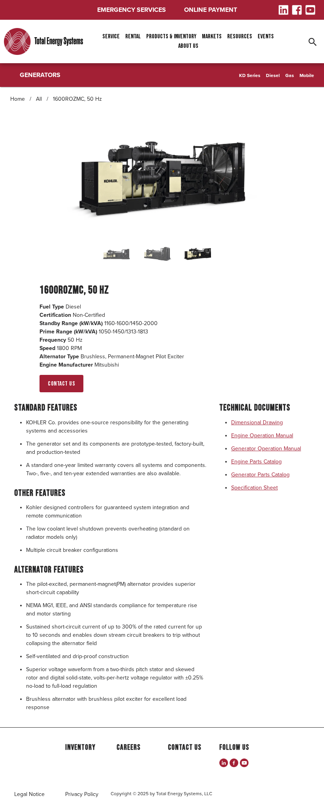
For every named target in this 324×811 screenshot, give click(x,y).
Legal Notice (29, 794)
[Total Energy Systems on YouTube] (244, 762)
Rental (133, 36)
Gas (289, 75)
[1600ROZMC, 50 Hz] (162, 177)
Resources (239, 36)
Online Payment (210, 10)
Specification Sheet (254, 487)
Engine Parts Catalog (256, 461)
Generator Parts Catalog (260, 474)
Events (266, 36)
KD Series (249, 75)
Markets (212, 36)
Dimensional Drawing (257, 422)
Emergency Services (131, 10)
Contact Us (61, 384)
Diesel (273, 75)
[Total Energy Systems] (43, 41)
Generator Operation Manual (266, 448)
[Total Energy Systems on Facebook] (234, 762)
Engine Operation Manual (262, 435)
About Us (188, 46)
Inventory (80, 747)
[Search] (313, 41)
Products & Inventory (171, 36)
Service (111, 36)
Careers (129, 747)
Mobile (307, 75)
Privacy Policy (81, 794)
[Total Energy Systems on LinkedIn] (223, 762)
